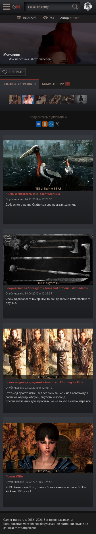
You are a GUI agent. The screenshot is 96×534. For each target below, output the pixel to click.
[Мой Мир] (51, 124)
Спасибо (15, 72)
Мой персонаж (18, 59)
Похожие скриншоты (19, 84)
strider (74, 18)
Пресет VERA (14, 476)
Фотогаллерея (41, 59)
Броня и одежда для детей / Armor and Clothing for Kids (44, 382)
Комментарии (55, 84)
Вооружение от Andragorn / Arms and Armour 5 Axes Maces (47, 288)
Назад (5, 59)
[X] (57, 124)
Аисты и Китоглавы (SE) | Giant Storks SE (33, 194)
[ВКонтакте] (38, 124)
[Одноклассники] (45, 124)
